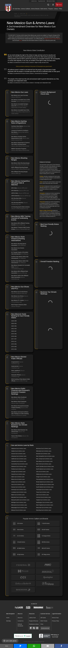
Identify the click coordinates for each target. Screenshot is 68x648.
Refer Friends (43, 621)
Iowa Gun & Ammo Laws (17, 484)
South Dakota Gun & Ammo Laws (44, 487)
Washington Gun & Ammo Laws (44, 502)
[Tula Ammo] (48, 583)
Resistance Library (34, 624)
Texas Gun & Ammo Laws (42, 492)
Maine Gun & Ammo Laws (18, 494)
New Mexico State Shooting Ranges (20, 163)
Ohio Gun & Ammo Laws (42, 471)
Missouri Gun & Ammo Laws (18, 510)
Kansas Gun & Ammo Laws (18, 487)
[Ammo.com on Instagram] (37, 628)
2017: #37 (14, 339)
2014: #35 (14, 346)
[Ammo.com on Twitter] (34, 628)
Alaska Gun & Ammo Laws (18, 451)
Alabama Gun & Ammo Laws (18, 448)
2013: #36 (14, 349)
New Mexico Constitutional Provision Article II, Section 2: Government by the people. (28, 73)
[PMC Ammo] (48, 565)
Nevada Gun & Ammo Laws (43, 453)
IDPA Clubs (14, 188)
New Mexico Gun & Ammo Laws (44, 461)
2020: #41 (14, 331)
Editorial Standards (20, 625)
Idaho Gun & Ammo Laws (17, 476)
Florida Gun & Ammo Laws (18, 469)
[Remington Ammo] (48, 577)
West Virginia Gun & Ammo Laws (44, 505)
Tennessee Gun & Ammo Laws (44, 489)
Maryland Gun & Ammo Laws (18, 497)
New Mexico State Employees (18, 401)
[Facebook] (61, 646)
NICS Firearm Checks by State (19, 304)
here (20, 40)
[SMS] (20, 646)
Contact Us (20, 621)
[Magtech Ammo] (48, 571)
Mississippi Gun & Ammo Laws (19, 507)
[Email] (47, 646)
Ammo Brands (35, 9)
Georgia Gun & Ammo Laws (18, 471)
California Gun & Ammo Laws (18, 458)
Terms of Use (55, 617)
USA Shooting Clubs (16, 198)
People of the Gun (33, 621)
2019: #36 (14, 333)
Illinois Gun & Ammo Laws (18, 479)
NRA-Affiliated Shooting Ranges (19, 171)
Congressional (15, 362)
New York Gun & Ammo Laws (43, 464)
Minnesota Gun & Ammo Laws (19, 505)
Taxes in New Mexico (16, 436)
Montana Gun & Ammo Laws (43, 448)
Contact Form (51, 1)
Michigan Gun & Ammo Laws (18, 502)
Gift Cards (43, 617)
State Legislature (15, 370)
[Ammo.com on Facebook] (30, 628)
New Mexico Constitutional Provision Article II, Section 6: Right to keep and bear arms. (28, 62)
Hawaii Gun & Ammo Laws (18, 474)
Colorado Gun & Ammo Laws (18, 461)
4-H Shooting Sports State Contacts (20, 207)
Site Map (8, 621)
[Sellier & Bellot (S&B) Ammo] (23, 583)
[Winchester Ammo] (23, 589)
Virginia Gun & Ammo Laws (43, 500)
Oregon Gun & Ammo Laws (43, 476)
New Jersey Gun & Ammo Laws (44, 458)
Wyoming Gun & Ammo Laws (43, 510)
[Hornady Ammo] (23, 571)
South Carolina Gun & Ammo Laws (45, 484)
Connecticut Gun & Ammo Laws (19, 464)
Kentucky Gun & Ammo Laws (18, 489)
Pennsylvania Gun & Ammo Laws (44, 479)
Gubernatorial (14, 366)
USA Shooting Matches (17, 202)
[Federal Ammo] (23, 565)
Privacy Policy (55, 621)
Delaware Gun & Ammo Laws (18, 466)
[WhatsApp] (34, 646)
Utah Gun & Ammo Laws (42, 494)
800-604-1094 (42, 1)
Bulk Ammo (44, 9)
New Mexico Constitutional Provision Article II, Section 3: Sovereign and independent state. (29, 82)
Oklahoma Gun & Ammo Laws (44, 474)
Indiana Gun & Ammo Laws (18, 482)
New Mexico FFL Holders (17, 300)
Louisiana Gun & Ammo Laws (18, 492)
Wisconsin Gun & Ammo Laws (43, 507)
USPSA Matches (15, 195)
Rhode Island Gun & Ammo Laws (44, 482)
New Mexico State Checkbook (18, 397)
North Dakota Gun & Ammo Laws (44, 469)
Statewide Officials (16, 374)
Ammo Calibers (25, 9)
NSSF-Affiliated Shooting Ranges (19, 167)
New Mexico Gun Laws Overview (19, 95)
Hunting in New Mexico (17, 126)
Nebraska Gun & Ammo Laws (43, 451)
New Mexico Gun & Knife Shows (19, 291)
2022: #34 (14, 328)
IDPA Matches (14, 190)
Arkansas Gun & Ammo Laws (18, 456)
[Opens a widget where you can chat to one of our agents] (10, 641)
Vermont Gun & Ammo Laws (43, 497)
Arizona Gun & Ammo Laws (18, 453)
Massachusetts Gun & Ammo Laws (20, 500)
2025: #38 (14, 321)
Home (15, 13)
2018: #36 (14, 336)
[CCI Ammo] (23, 577)
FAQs (41, 624)
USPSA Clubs (14, 193)
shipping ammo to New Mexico (52, 38)
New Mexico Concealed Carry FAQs (20, 110)
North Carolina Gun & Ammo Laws (45, 466)
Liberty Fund (32, 617)
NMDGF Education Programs (18, 148)
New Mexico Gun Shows (17, 296)
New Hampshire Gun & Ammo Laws (45, 456)
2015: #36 (14, 344)
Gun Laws (22, 13)
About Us (20, 617)
